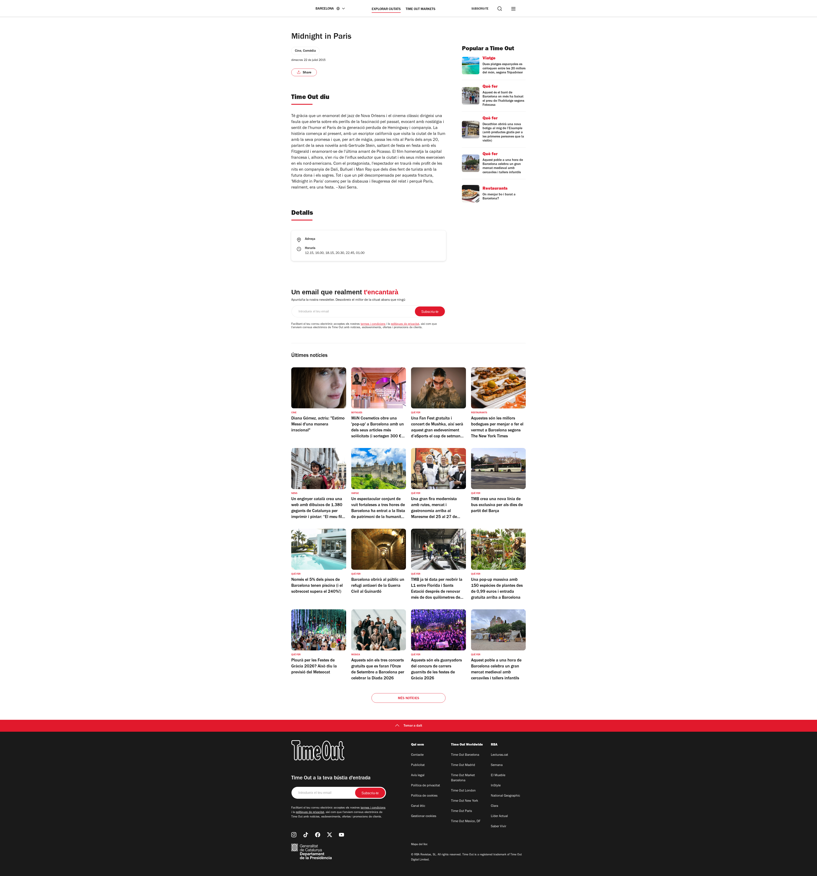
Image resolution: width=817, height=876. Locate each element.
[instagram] (293, 834)
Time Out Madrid (463, 765)
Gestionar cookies (423, 816)
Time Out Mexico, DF (465, 821)
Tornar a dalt (413, 726)
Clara (494, 806)
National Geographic (505, 796)
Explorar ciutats (386, 9)
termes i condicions (373, 324)
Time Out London (463, 791)
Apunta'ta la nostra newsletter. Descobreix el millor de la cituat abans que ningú (348, 300)
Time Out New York (464, 801)
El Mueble (498, 775)
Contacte (417, 755)
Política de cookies (424, 796)
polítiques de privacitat (405, 324)
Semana (497, 765)
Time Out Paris (461, 811)
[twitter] (329, 834)
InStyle (496, 785)
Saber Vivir (498, 826)
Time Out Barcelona (465, 755)
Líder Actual (499, 816)
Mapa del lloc (419, 844)
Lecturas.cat (499, 755)
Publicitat (418, 765)
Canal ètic (418, 806)
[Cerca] (499, 8)
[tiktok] (305, 834)
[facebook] (317, 834)
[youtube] (341, 834)
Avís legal (417, 775)
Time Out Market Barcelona (463, 778)
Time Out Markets (420, 9)
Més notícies (408, 698)
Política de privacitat (425, 785)
